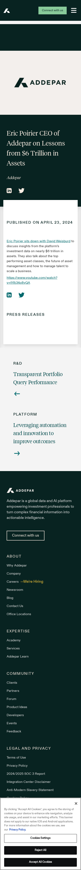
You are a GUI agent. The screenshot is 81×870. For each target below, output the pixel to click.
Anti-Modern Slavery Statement (30, 790)
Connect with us (52, 10)
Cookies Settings (40, 838)
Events (12, 723)
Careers (13, 581)
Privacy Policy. (17, 830)
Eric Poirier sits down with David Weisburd (38, 241)
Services (13, 648)
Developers (15, 715)
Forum (11, 699)
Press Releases (26, 315)
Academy (14, 640)
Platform (25, 414)
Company (14, 573)
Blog (10, 598)
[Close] (76, 803)
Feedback (14, 731)
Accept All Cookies (40, 862)
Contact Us (15, 606)
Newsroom (15, 590)
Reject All (40, 850)
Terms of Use (16, 757)
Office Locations (19, 614)
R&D (17, 363)
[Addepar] (6, 11)
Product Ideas (17, 707)
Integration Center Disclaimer (29, 782)
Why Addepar (17, 565)
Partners (13, 691)
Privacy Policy (17, 765)
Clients (12, 682)
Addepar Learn (18, 656)
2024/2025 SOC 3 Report (26, 774)
